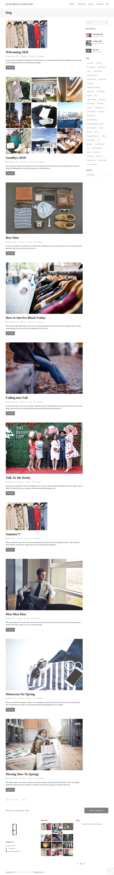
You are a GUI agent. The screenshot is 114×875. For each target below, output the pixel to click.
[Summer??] (26, 516)
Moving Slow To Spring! (22, 774)
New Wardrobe (91, 111)
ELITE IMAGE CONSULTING (19, 4)
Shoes (96, 132)
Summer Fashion (97, 148)
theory (88, 152)
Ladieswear (102, 99)
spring (103, 136)
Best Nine (12, 238)
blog (32, 56)
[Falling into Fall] (44, 368)
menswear (90, 107)
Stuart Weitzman (99, 144)
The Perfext (96, 152)
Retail (101, 128)
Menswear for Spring (20, 694)
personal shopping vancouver (95, 124)
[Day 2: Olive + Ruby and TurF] (57, 845)
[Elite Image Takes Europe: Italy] (68, 837)
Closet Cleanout (97, 71)
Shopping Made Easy (93, 136)
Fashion (89, 95)
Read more (10, 67)
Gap (95, 95)
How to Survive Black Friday (26, 318)
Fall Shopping (101, 91)
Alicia (24, 322)
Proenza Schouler (92, 128)
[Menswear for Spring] (44, 664)
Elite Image (90, 83)
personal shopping (92, 119)
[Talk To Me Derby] (44, 448)
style (88, 148)
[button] (107, 4)
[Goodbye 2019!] (44, 115)
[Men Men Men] (44, 584)
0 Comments (41, 56)
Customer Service (92, 75)
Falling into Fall (17, 398)
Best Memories (91, 67)
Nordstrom (101, 111)
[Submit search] (106, 22)
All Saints (98, 63)
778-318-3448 (11, 848)
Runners (89, 132)
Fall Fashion (90, 91)
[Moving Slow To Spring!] (44, 744)
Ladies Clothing (91, 99)
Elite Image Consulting (93, 87)
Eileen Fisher (102, 79)
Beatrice (25, 56)
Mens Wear (100, 103)
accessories (90, 63)
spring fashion (91, 140)
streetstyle (89, 144)
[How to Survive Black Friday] (44, 288)
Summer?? (13, 534)
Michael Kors (99, 107)
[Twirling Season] (57, 852)
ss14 (99, 140)
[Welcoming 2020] (26, 34)
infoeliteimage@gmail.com (14, 851)
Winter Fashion (102, 160)
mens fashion (90, 103)
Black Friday (101, 67)
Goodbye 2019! (16, 158)
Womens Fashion (92, 164)
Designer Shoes (91, 79)
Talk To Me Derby (18, 478)
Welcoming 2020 (17, 52)
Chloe (88, 71)
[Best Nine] (44, 208)
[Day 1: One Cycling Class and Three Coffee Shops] (46, 845)
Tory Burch (90, 156)
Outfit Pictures (91, 115)
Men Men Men (16, 614)
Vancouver (99, 156)
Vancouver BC (91, 160)
